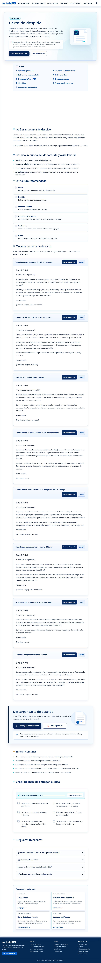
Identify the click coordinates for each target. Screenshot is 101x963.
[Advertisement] (50, 108)
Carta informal (58, 951)
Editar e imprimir (69, 262)
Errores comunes (62, 79)
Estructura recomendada (28, 75)
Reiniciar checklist (75, 795)
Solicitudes (64, 3)
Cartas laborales (24, 3)
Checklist (22, 83)
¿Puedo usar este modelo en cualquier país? (35, 874)
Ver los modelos (39, 53)
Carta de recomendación (61, 944)
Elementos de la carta (60, 947)
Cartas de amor (52, 3)
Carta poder (87, 3)
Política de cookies (83, 951)
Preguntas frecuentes (64, 83)
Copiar (81, 262)
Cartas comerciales (35, 944)
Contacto (80, 947)
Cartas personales (38, 3)
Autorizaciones (76, 3)
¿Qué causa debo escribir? (28, 860)
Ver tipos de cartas (9, 953)
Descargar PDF (56, 726)
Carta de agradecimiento (37, 947)
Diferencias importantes (65, 71)
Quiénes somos (82, 944)
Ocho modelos (61, 75)
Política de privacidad (84, 949)
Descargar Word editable (29, 726)
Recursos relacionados (27, 87)
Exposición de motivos (36, 951)
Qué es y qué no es (26, 71)
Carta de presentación (36, 949)
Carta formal (57, 949)
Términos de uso (82, 954)
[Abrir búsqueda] (97, 3)
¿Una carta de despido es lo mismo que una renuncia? (39, 853)
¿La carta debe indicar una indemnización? (35, 867)
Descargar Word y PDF (19, 53)
